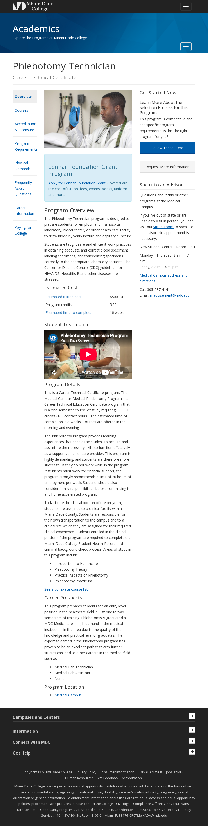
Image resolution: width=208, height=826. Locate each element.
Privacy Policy (86, 772)
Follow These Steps (167, 147)
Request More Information (167, 166)
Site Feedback (107, 778)
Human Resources (79, 778)
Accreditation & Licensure (25, 126)
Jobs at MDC (175, 772)
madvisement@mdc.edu (170, 295)
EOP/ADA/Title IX (150, 772)
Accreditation (132, 778)
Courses (21, 110)
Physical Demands (23, 165)
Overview (23, 96)
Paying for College (23, 230)
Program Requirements (26, 146)
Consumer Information (117, 772)
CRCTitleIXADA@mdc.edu (148, 815)
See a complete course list (66, 589)
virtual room (163, 226)
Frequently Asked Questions (23, 188)
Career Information (24, 210)
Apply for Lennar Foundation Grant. (77, 183)
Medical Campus (68, 695)
